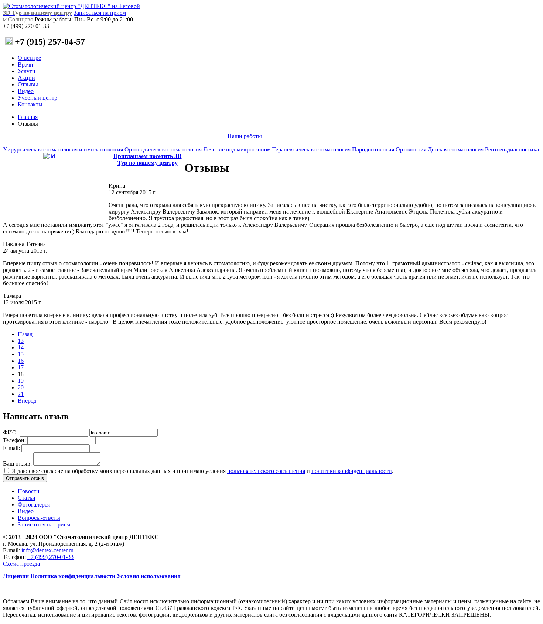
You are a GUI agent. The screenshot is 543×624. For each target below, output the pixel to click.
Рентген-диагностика (512, 149)
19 (21, 381)
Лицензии (16, 576)
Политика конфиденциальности (72, 576)
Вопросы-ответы (39, 518)
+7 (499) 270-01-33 (50, 557)
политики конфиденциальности (351, 471)
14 (21, 347)
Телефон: (14, 440)
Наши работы (245, 136)
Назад (25, 334)
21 (21, 394)
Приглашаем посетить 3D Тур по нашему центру (147, 159)
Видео (26, 91)
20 (21, 387)
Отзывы (28, 84)
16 (21, 361)
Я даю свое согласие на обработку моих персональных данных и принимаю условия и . (202, 471)
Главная (28, 117)
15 (21, 354)
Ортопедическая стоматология (163, 149)
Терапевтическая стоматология (312, 149)
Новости (29, 491)
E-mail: (11, 448)
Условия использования (149, 576)
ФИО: (10, 432)
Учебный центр (37, 98)
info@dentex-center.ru (47, 550)
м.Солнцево (19, 19)
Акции (26, 78)
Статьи (26, 498)
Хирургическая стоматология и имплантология (63, 149)
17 (21, 367)
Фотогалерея (34, 504)
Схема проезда (21, 563)
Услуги (26, 71)
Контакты (30, 104)
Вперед (27, 401)
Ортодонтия (412, 149)
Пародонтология (374, 149)
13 (21, 341)
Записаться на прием (44, 524)
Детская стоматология (456, 149)
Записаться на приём (100, 13)
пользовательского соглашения (266, 471)
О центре (29, 58)
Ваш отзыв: (17, 463)
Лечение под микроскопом (237, 149)
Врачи (25, 64)
